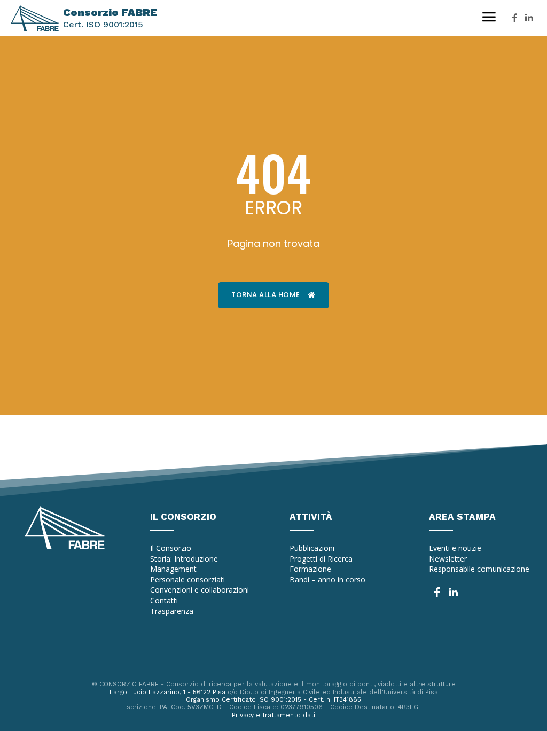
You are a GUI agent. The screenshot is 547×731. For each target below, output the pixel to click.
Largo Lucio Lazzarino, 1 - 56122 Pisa (167, 692)
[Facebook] (514, 18)
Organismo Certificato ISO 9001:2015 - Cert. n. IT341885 (273, 699)
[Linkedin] (529, 18)
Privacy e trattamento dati (273, 715)
